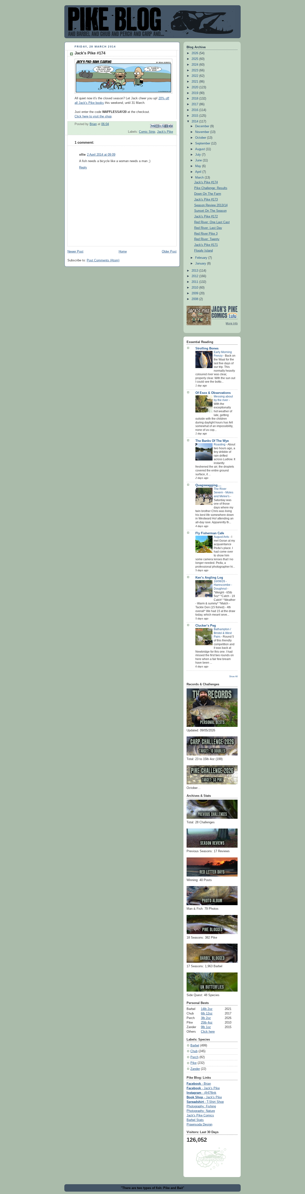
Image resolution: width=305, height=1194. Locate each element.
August (200, 149)
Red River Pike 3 (206, 233)
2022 (195, 76)
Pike (193, 1063)
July (198, 154)
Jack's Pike (165, 131)
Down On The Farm (207, 193)
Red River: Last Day (208, 228)
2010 (195, 287)
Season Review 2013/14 (211, 205)
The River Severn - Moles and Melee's (223, 492)
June (199, 160)
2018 (195, 98)
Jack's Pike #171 (206, 245)
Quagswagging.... (208, 485)
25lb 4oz (207, 1022)
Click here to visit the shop (93, 116)
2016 (195, 110)
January (201, 263)
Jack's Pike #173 (206, 199)
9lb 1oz (206, 1027)
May (198, 166)
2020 (195, 87)
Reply (83, 167)
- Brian (199, 1083)
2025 (195, 59)
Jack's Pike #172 (206, 216)
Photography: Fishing (201, 1106)
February (201, 257)
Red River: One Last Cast (212, 222)
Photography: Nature (201, 1111)
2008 (195, 299)
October (201, 137)
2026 (195, 53)
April (198, 172)
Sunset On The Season (210, 210)
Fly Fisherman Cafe (209, 533)
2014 (195, 121)
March (200, 177)
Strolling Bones (207, 348)
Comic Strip (147, 131)
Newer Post (75, 251)
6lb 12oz (207, 1013)
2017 (195, 104)
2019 (195, 93)
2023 (195, 70)
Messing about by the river (223, 398)
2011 (195, 282)
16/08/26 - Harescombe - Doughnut (223, 585)
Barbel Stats (195, 1120)
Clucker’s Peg (205, 625)
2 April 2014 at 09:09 (101, 154)
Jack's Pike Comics (200, 1115)
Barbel (194, 1045)
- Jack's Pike (203, 1088)
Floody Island (203, 250)
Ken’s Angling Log (209, 577)
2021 (195, 81)
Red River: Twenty (206, 239)
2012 (195, 276)
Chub (194, 1051)
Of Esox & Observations (213, 393)
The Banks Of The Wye (212, 441)
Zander (195, 1069)
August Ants (222, 537)
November (202, 132)
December (202, 126)
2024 (195, 64)
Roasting (220, 444)
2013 (195, 270)
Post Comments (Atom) (103, 260)
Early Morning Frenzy (223, 354)
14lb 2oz (207, 1009)
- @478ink (201, 1092)
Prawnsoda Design (199, 1124)
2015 (195, 115)
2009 (195, 293)
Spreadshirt (205, 1102)
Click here (208, 1031)
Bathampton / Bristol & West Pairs (223, 633)
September (203, 143)
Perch (194, 1057)
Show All (233, 676)
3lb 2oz (206, 1018)
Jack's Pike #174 (206, 182)
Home (123, 251)
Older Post (169, 251)
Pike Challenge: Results (210, 188)
